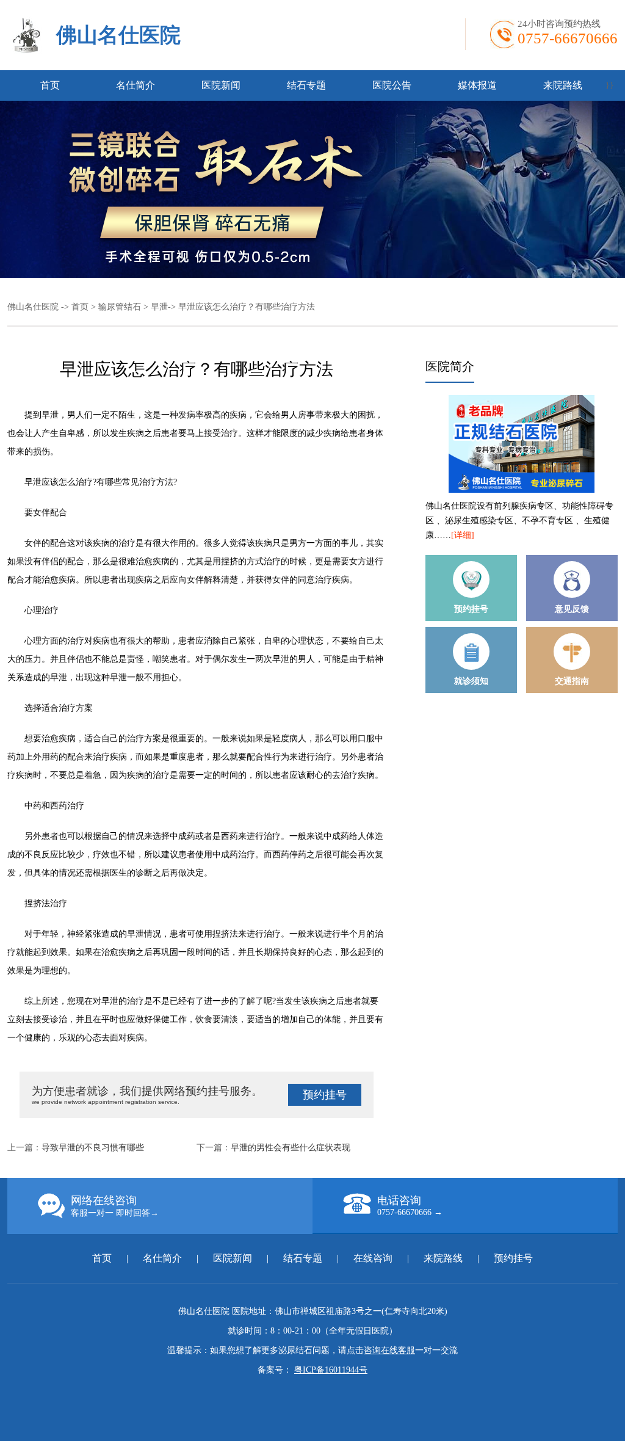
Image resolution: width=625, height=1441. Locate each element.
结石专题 (306, 85)
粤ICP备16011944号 (330, 1369)
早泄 (159, 306)
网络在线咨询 (115, 1206)
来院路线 (562, 85)
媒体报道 (477, 85)
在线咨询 (372, 1258)
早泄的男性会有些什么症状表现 (290, 1147)
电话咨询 (410, 1205)
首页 (50, 85)
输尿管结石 (119, 306)
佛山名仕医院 (118, 35)
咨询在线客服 (389, 1350)
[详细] (462, 535)
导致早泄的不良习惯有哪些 (93, 1147)
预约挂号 (325, 1095)
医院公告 (391, 85)
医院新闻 (220, 85)
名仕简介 (135, 85)
